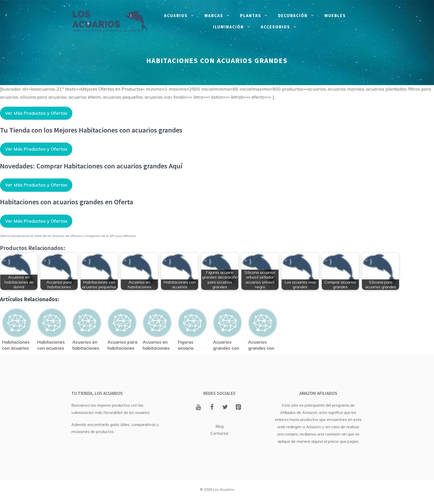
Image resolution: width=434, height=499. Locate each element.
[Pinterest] (238, 407)
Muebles (335, 15)
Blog (219, 426)
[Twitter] (225, 407)
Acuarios (176, 15)
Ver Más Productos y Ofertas (36, 113)
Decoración (293, 15)
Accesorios (275, 27)
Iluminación (228, 27)
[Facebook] (212, 407)
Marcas (213, 15)
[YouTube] (198, 407)
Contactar (219, 433)
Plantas (250, 15)
